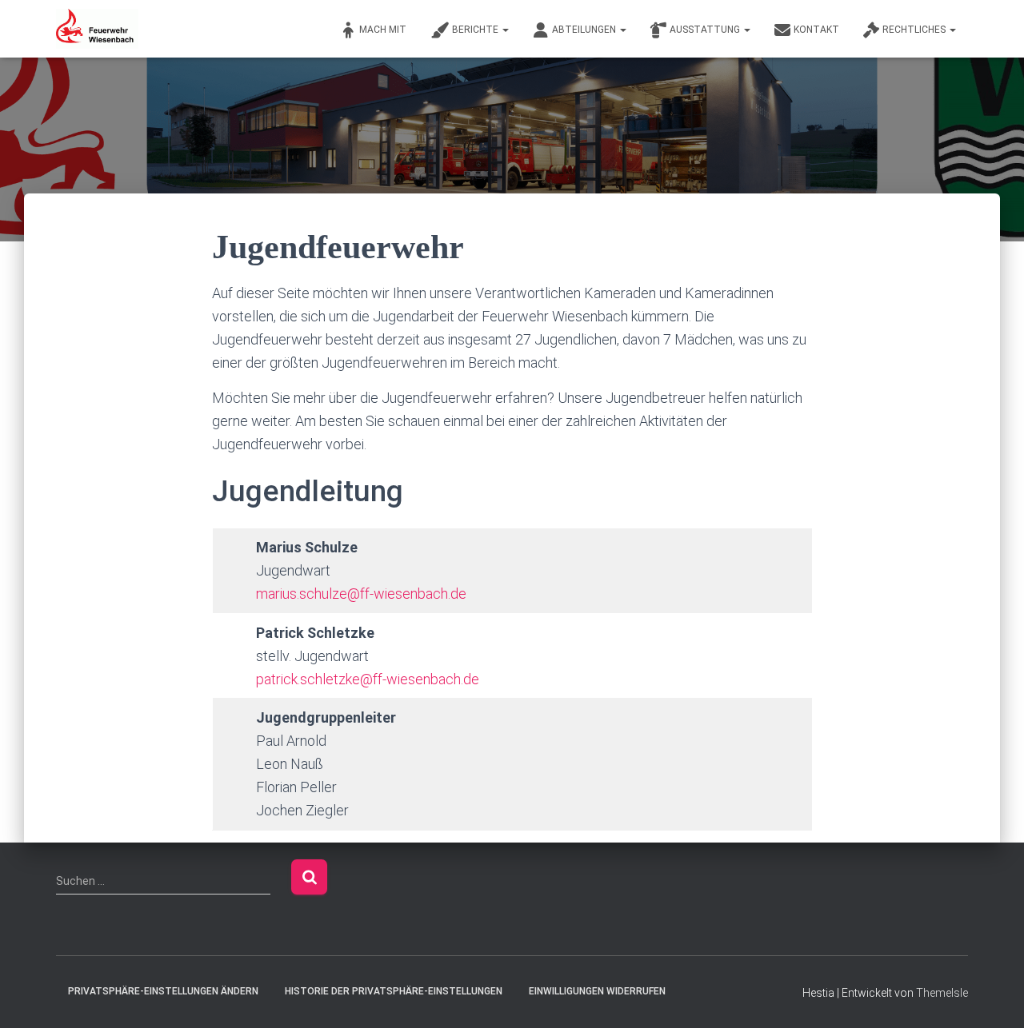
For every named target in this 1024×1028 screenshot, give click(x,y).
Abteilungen (585, 29)
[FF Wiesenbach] (97, 29)
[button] (505, 29)
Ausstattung (706, 29)
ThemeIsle (942, 992)
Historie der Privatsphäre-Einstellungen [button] (393, 991)
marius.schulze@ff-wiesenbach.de (361, 593)
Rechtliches (915, 29)
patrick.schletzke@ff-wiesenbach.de (367, 679)
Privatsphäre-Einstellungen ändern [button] (163, 991)
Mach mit (382, 29)
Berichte (476, 29)
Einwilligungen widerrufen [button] (597, 991)
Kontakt (816, 29)
